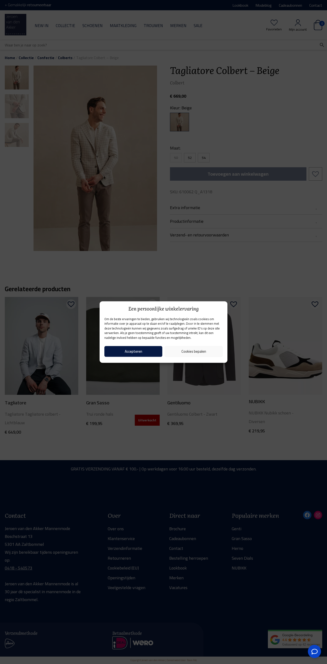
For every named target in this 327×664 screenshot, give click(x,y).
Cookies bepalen (193, 351)
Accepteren (133, 351)
